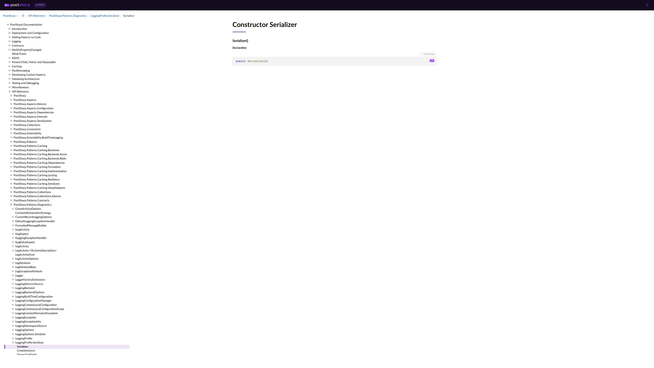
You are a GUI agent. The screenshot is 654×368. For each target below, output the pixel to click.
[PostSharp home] (17, 5)
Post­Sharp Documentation (26, 24)
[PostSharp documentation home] (23, 15)
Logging (16, 41)
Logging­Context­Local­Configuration (36, 305)
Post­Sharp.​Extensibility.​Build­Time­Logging (38, 137)
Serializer (22, 346)
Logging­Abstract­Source (29, 284)
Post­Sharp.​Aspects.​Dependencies (34, 112)
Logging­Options (24, 330)
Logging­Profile (23, 338)
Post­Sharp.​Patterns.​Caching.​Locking (35, 175)
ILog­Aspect (21, 234)
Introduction (19, 29)
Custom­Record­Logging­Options (33, 217)
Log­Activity (22, 246)
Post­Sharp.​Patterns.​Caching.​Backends (36, 150)
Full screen (430, 54)
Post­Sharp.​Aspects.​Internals (30, 116)
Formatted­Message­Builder (30, 225)
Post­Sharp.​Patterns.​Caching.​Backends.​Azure (40, 154)
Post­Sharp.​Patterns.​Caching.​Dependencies (39, 163)
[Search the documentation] (647, 5)
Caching (17, 66)
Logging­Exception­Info (28, 321)
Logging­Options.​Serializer (30, 334)
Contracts (18, 45)
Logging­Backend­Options (29, 292)
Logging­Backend (25, 288)
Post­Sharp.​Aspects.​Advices (30, 104)
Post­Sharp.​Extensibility (27, 133)
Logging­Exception (25, 317)
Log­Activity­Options (26, 258)
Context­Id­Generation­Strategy (33, 213)
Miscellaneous (20, 87)
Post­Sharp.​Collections (27, 125)
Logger (19, 275)
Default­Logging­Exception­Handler (35, 221)
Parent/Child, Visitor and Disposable (34, 62)
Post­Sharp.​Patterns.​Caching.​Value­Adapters (39, 188)
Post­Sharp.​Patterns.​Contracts (31, 200)
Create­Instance (26, 350)
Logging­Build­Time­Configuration (34, 296)
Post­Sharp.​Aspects (25, 100)
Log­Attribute (22, 263)
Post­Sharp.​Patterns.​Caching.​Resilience (37, 179)
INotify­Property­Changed (26, 50)
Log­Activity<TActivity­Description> (36, 250)
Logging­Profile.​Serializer (29, 342)
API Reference (20, 91)
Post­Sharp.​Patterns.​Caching (30, 146)
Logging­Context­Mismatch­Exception (36, 313)
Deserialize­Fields (27, 354)
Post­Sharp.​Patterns (25, 142)
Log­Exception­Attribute (28, 271)
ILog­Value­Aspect (25, 242)
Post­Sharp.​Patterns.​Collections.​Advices (37, 196)
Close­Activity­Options (28, 209)
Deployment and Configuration (30, 33)
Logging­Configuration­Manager (33, 300)
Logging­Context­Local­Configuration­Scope (39, 309)
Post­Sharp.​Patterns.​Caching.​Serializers (37, 183)
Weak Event (19, 53)
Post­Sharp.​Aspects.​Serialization (33, 121)
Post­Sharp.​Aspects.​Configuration (33, 108)
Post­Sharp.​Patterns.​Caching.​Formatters (37, 167)
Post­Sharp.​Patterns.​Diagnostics (32, 204)
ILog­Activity (22, 229)
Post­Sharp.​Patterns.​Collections (32, 192)
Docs (41, 5)
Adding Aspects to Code (26, 37)
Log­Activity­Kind (24, 254)
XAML (15, 58)
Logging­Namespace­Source (30, 326)
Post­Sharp (20, 95)
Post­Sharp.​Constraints (27, 129)
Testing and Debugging (25, 83)
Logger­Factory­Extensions (30, 279)
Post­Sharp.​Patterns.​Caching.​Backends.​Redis (40, 158)
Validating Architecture (26, 79)
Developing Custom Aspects (28, 74)
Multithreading (21, 70)
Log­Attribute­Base (25, 267)
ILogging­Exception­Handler (30, 238)
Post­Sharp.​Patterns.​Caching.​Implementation (40, 171)
